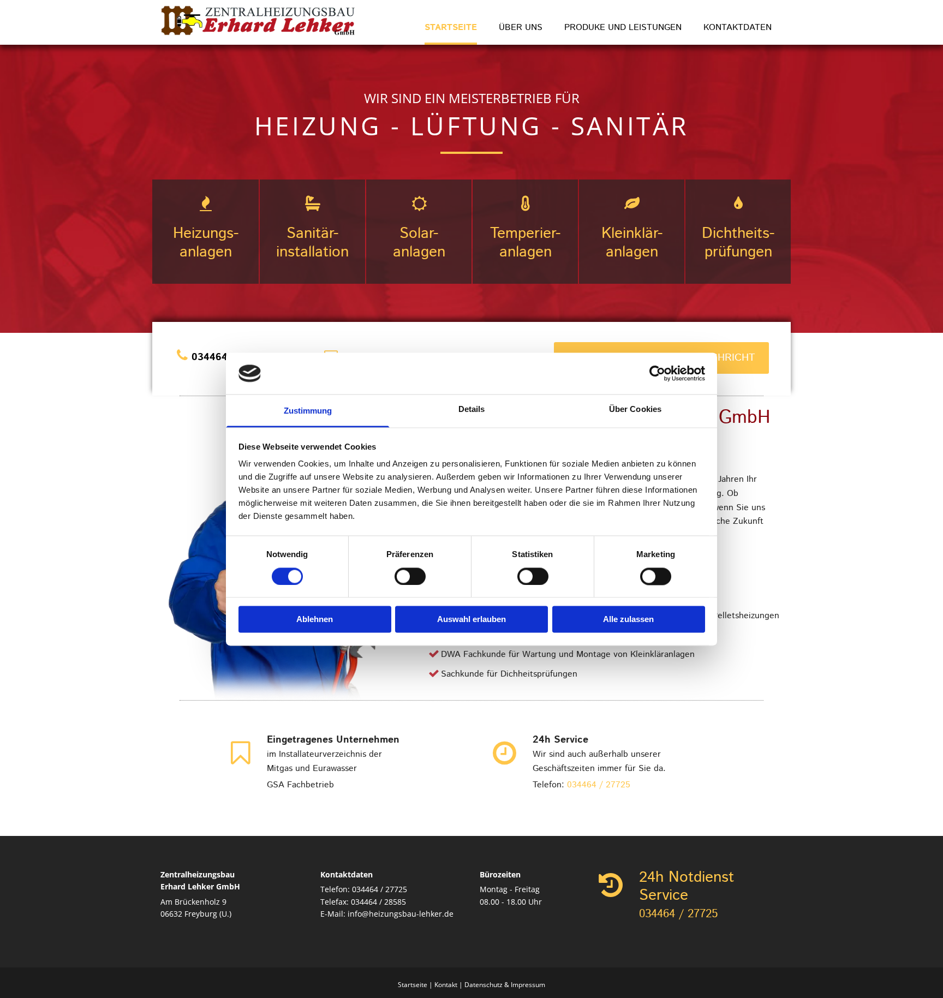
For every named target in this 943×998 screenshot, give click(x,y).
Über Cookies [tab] (635, 409)
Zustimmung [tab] (308, 411)
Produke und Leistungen (623, 27)
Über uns (520, 27)
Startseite (451, 27)
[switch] (410, 576)
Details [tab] (471, 409)
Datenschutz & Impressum (504, 984)
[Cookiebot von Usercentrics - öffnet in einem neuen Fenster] (657, 373)
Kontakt (445, 984)
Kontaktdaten (737, 27)
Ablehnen (314, 619)
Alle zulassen (628, 619)
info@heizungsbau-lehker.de (400, 914)
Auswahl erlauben (471, 619)
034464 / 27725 (598, 785)
